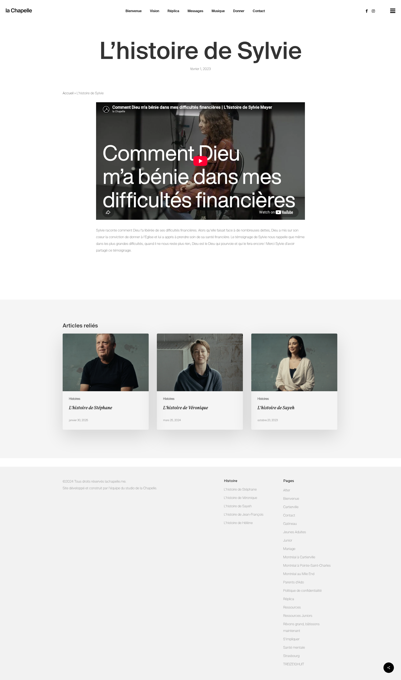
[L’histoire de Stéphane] (106, 382)
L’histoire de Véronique (240, 498)
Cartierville (290, 507)
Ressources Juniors (297, 616)
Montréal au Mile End (298, 574)
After (286, 490)
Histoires (74, 399)
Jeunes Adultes (294, 532)
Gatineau (290, 524)
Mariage (289, 549)
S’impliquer (291, 639)
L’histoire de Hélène (238, 523)
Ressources (292, 607)
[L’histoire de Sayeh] (294, 382)
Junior (287, 540)
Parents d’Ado (293, 582)
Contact (289, 515)
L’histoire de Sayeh (238, 506)
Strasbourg (291, 656)
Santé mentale (294, 647)
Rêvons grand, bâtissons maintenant (301, 627)
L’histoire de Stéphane (240, 489)
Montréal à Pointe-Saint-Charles (307, 565)
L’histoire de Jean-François (243, 514)
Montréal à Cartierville (299, 557)
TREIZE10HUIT (293, 664)
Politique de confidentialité (302, 590)
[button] (392, 11)
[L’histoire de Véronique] (200, 382)
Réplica (288, 599)
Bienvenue (291, 498)
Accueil (68, 93)
